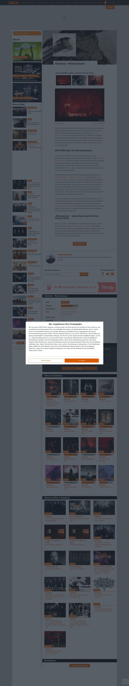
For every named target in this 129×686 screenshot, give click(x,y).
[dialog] (64, 343)
